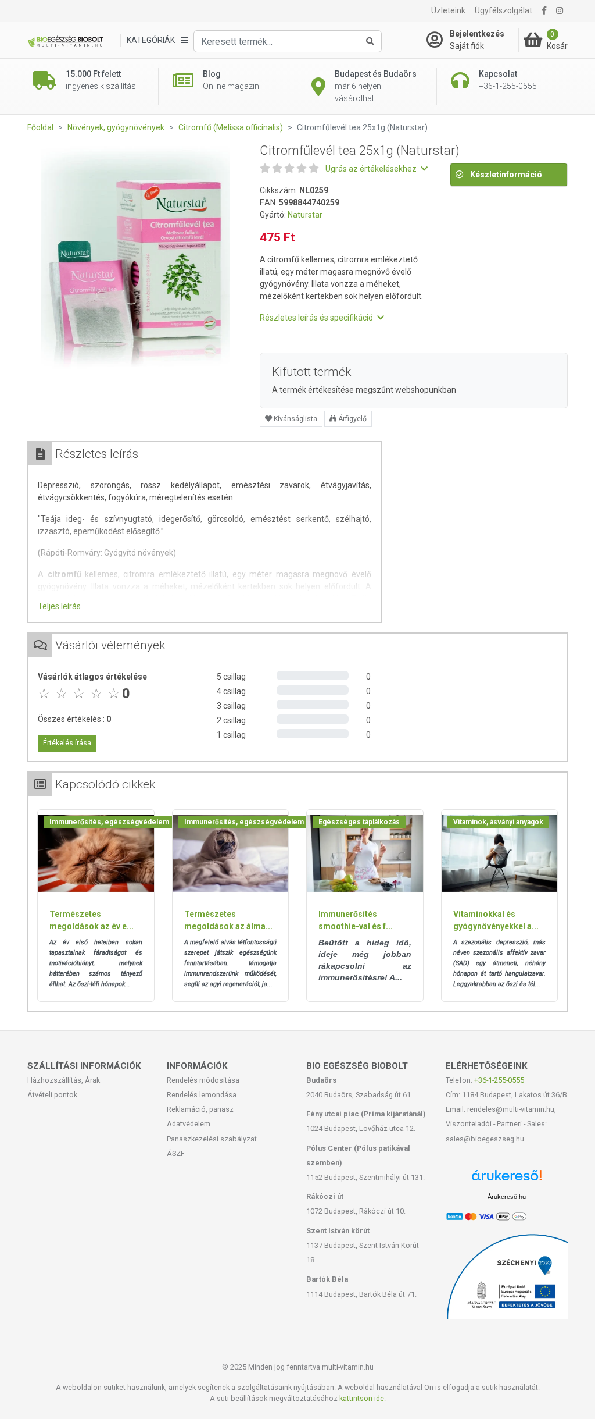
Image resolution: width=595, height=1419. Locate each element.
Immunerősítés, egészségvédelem (109, 822)
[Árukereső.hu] (507, 1179)
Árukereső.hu (507, 1196)
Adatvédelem (188, 1123)
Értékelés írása (67, 743)
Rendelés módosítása (203, 1080)
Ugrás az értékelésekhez (371, 168)
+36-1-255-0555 (499, 1080)
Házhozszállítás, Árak (63, 1080)
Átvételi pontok (52, 1094)
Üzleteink (448, 10)
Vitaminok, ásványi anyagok (498, 822)
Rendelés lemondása (201, 1094)
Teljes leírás (59, 606)
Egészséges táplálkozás (359, 822)
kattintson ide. (362, 1398)
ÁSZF (176, 1153)
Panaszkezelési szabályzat (212, 1139)
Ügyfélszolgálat (503, 10)
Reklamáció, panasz (200, 1109)
